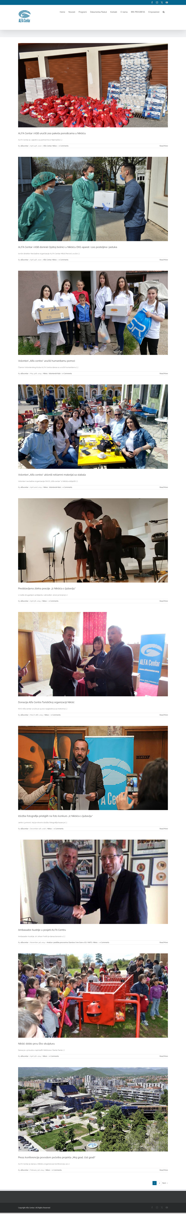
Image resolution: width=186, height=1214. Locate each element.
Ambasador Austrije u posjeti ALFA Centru (42, 929)
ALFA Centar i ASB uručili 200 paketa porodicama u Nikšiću (52, 133)
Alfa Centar (47, 146)
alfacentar (24, 146)
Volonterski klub (54, 374)
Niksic (54, 146)
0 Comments (63, 146)
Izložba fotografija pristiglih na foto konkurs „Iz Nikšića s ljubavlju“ (55, 816)
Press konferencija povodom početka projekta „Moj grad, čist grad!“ (56, 1157)
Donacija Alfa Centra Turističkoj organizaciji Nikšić (46, 702)
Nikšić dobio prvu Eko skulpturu (36, 1043)
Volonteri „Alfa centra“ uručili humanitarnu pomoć (46, 360)
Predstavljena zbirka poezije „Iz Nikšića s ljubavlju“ (47, 588)
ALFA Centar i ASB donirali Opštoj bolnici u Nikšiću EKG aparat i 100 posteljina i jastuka (67, 247)
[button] (163, 12)
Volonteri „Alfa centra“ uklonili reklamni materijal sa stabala (52, 474)
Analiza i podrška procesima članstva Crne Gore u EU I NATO (69, 942)
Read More (164, 146)
